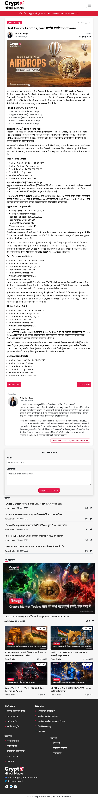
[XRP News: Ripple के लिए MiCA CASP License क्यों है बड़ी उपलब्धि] (72, 673)
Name (10, 457)
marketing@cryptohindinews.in (23, 777)
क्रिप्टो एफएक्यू (12, 756)
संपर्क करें (56, 743)
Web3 (49, 148)
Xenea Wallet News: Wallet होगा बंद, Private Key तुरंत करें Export (25, 689)
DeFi (28, 196)
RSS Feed (42, 731)
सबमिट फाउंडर (12, 716)
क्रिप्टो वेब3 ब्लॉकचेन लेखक (48, 716)
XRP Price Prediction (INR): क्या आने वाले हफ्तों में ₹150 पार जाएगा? (34, 536)
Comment (11, 469)
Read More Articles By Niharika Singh (69, 440)
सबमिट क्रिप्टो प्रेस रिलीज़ (16, 711)
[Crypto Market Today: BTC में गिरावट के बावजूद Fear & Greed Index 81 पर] (49, 588)
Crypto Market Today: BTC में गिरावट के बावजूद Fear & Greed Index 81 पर (36, 616)
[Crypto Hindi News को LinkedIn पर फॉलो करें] (11, 786)
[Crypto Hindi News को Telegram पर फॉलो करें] (15, 786)
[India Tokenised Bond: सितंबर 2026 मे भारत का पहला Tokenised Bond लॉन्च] (26, 637)
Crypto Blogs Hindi (37, 13)
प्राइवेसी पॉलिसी (13, 741)
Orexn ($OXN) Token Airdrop (18, 329)
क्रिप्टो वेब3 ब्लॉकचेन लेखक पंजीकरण (51, 721)
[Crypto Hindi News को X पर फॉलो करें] (6, 786)
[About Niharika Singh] (10, 34)
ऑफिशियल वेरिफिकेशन (46, 711)
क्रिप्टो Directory (44, 726)
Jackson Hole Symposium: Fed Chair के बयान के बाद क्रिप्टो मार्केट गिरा (35, 546)
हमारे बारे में (57, 753)
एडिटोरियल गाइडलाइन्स (15, 751)
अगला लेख (83, 385)
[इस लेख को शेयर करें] (91, 508)
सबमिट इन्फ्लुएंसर (13, 726)
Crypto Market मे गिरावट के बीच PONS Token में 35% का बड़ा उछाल (34, 504)
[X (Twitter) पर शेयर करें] (86, 22)
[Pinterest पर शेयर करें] (90, 22)
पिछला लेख (15, 385)
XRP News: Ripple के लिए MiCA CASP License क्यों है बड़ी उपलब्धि (71, 689)
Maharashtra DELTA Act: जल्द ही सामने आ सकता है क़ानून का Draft (69, 653)
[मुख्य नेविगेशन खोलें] (89, 5)
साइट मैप (10, 761)
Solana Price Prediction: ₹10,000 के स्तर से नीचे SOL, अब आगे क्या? (34, 514)
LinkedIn (32, 435)
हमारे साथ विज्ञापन (60, 748)
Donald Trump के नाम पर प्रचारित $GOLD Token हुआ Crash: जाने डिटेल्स (36, 525)
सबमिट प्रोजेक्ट (12, 721)
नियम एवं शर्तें (12, 746)
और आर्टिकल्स (10, 560)
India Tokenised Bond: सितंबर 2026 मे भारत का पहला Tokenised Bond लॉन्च (25, 653)
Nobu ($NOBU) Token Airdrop (18, 279)
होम (20, 13)
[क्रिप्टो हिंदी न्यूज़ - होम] (14, 5)
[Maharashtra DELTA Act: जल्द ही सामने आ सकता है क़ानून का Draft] (72, 637)
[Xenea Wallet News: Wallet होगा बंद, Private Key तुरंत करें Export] (26, 673)
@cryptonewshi (15, 781)
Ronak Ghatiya (10, 508)
